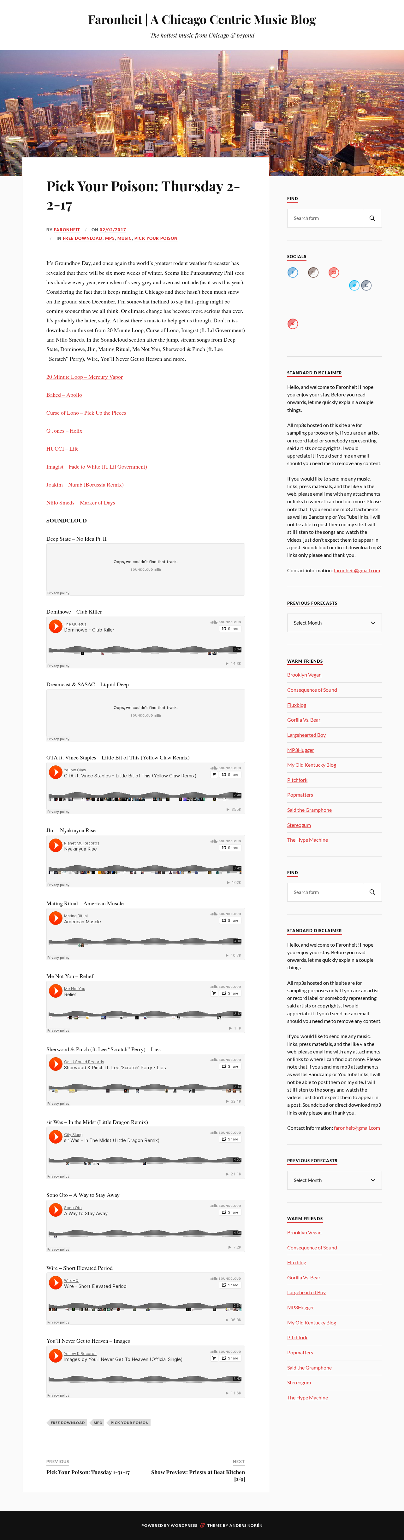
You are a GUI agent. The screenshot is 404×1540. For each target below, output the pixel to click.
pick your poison (156, 238)
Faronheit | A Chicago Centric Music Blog (202, 19)
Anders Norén (246, 1525)
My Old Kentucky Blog (311, 765)
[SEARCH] (372, 218)
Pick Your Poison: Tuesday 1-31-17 (88, 1471)
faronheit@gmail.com (357, 570)
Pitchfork (297, 780)
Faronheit (67, 229)
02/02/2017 (113, 229)
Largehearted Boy (306, 735)
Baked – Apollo (64, 394)
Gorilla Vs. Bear (303, 720)
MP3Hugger (300, 750)
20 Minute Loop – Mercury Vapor (84, 376)
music (124, 238)
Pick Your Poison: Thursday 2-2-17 (143, 194)
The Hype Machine (307, 840)
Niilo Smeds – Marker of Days (80, 502)
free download (83, 238)
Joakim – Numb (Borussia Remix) (85, 484)
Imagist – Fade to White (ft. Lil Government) (96, 466)
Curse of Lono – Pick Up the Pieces (86, 412)
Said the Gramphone (309, 810)
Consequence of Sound (312, 690)
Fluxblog (296, 705)
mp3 (110, 238)
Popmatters (300, 795)
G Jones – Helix (64, 430)
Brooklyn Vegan (304, 675)
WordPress (184, 1525)
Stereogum (299, 825)
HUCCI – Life (62, 448)
